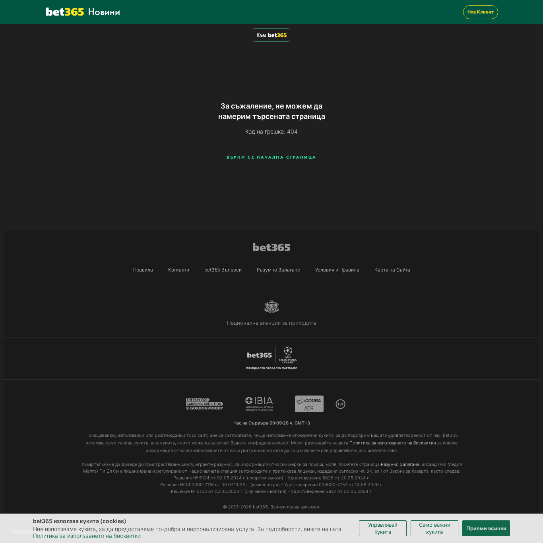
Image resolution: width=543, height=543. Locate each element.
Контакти (178, 270)
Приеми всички (486, 528)
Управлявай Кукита (383, 528)
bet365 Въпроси (223, 270)
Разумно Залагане (278, 270)
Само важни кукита (434, 528)
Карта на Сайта (392, 270)
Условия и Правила (337, 270)
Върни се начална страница (271, 157)
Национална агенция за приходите (271, 323)
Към (261, 35)
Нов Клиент (480, 12)
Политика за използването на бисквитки (87, 535)
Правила (143, 270)
